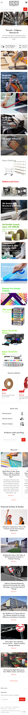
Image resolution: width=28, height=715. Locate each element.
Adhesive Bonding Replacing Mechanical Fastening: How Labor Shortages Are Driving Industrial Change (14, 586)
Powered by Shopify (5, 712)
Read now (10, 495)
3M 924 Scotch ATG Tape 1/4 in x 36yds (8, 395)
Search (2, 707)
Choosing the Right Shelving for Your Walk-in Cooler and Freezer (14, 671)
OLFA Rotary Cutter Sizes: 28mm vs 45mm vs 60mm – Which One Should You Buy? (11, 474)
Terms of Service (11, 708)
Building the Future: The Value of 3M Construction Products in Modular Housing (14, 557)
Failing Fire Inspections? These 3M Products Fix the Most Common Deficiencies (14, 529)
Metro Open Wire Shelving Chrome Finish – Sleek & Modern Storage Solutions (14, 643)
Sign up (22, 699)
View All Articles (14, 681)
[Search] (25, 9)
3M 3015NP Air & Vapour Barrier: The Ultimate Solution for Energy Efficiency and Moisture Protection (14, 615)
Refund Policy (4, 708)
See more (13, 499)
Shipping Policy (16, 707)
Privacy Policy (8, 707)
